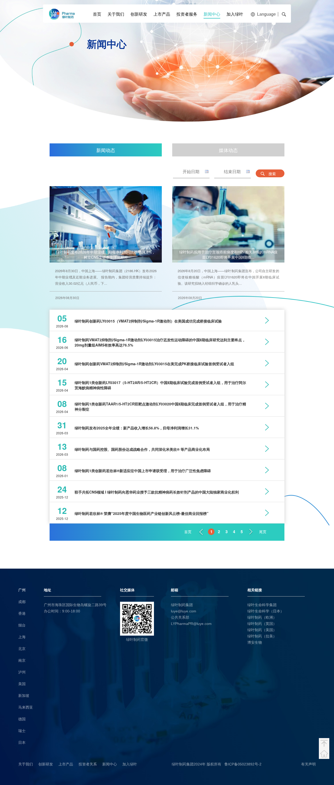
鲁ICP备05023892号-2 (242, 764)
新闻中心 (212, 14)
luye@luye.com (183, 611)
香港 (22, 613)
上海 (22, 637)
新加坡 (23, 695)
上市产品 (161, 14)
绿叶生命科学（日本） (265, 611)
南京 (22, 660)
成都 (22, 602)
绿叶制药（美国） (262, 630)
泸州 (22, 672)
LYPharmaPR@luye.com (191, 624)
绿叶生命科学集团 (262, 605)
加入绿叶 (234, 14)
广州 (22, 590)
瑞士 (22, 731)
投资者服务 (186, 14)
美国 (22, 684)
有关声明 (308, 764)
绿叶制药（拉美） (262, 636)
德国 (22, 719)
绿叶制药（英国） (262, 624)
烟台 (22, 625)
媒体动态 (228, 150)
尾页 (262, 532)
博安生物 (254, 642)
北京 (22, 649)
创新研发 (138, 14)
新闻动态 (105, 150)
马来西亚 (25, 707)
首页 (97, 14)
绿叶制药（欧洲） (262, 617)
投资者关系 (88, 764)
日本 (22, 742)
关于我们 (116, 14)
